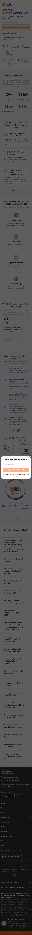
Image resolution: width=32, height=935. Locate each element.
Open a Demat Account (16, 470)
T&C (17, 474)
